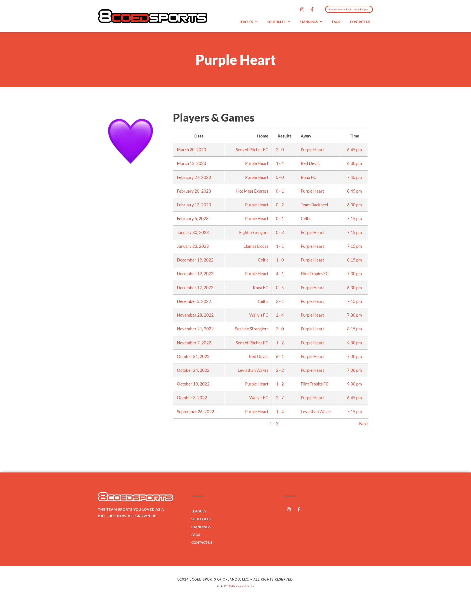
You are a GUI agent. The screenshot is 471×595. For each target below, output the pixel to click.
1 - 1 (280, 246)
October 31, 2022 (193, 356)
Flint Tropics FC (315, 273)
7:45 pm (354, 177)
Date (199, 135)
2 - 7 (280, 397)
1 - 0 (280, 259)
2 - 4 (280, 315)
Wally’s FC (258, 315)
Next (363, 423)
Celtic (306, 218)
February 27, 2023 (194, 177)
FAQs (336, 22)
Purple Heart (312, 149)
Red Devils (310, 163)
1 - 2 (280, 342)
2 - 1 (280, 301)
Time (354, 135)
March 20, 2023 (191, 149)
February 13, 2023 (194, 204)
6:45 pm (354, 149)
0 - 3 (280, 232)
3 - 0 (280, 328)
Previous (181, 423)
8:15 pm (354, 259)
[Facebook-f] (312, 9)
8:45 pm (354, 191)
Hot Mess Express (252, 191)
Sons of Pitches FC (252, 149)
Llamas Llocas (256, 246)
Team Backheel (314, 204)
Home (262, 135)
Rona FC (308, 177)
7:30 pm (354, 273)
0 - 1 (280, 191)
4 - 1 (280, 273)
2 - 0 (280, 149)
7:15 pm (354, 218)
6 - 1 (280, 356)
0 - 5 (280, 287)
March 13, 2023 (191, 163)
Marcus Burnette (241, 585)
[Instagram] (302, 9)
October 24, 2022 (193, 370)
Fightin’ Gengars (253, 232)
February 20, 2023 (194, 191)
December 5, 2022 (194, 301)
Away (306, 135)
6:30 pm (354, 163)
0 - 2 (280, 204)
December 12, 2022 (195, 287)
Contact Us (360, 22)
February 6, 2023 (193, 218)
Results (284, 135)
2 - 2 (280, 370)
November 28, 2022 (195, 315)
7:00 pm (354, 356)
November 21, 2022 (195, 328)
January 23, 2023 (193, 246)
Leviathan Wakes (253, 370)
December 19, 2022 (195, 259)
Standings (309, 22)
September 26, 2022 (195, 411)
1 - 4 (280, 163)
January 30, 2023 (193, 232)
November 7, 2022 (194, 342)
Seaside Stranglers (251, 328)
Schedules (276, 22)
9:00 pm (354, 342)
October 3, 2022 (192, 397)
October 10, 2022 (193, 383)
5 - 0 (280, 177)
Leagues (246, 22)
